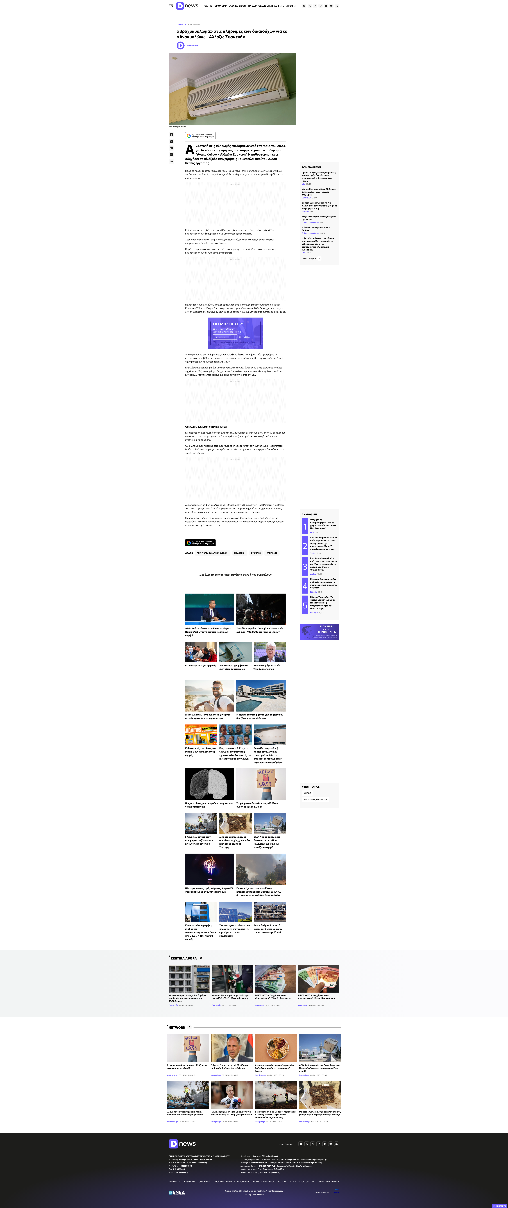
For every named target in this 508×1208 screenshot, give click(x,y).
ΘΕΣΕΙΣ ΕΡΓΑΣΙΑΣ (267, 5)
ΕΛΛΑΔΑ (233, 5)
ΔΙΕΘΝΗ (243, 5)
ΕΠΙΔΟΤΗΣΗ (239, 553)
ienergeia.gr (216, 1075)
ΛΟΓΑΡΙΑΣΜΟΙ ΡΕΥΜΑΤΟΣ (315, 800)
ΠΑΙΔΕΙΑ (252, 5)
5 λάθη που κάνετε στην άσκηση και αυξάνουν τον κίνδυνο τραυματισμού (199, 840)
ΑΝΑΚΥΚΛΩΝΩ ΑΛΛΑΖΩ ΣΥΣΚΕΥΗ (212, 553)
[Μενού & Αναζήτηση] (171, 6)
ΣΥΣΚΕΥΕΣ (256, 553)
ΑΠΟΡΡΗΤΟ (501, 1206)
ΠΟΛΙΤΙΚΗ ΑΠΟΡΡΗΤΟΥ (263, 1181)
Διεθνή (313, 574)
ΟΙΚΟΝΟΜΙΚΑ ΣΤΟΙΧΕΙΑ (328, 1181)
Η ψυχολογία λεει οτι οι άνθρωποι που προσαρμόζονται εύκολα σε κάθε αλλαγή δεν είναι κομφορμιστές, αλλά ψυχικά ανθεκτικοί (318, 244)
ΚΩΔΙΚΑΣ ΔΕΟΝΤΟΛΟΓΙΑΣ (302, 1181)
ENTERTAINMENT (287, 5)
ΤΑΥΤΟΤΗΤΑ (174, 1181)
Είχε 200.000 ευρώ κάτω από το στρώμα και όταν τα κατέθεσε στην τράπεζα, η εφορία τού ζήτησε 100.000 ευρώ (323, 564)
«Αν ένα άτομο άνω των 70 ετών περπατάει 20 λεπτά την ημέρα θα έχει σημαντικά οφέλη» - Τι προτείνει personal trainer (323, 543)
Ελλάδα (313, 592)
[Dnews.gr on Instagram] (315, 6)
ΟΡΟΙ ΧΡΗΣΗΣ (205, 1181)
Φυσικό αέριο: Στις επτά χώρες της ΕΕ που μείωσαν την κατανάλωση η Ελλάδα (268, 929)
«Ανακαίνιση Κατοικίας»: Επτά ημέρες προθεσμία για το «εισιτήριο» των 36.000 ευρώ (187, 998)
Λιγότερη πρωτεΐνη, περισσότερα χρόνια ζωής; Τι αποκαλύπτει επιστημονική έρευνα (275, 1068)
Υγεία (312, 553)
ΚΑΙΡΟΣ (307, 793)
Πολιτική (305, 211)
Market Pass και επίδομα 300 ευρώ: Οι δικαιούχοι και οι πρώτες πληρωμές (319, 192)
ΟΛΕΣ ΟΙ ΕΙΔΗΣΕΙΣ (288, 1144)
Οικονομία (181, 24)
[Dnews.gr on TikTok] (320, 6)
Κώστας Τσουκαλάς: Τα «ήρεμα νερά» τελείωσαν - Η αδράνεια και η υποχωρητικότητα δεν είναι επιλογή (323, 603)
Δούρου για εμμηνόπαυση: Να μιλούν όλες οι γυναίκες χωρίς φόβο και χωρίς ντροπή (319, 205)
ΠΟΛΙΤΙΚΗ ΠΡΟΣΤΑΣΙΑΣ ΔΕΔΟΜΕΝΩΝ (232, 1181)
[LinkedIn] (171, 148)
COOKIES (282, 1181)
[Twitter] (171, 141)
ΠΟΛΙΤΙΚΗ (208, 5)
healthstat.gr (172, 1075)
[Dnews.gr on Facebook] (304, 6)
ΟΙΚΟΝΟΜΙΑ (220, 5)
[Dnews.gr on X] (310, 6)
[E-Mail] (171, 154)
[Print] (171, 161)
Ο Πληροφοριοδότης (310, 222)
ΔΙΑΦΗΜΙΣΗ (189, 1181)
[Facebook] (171, 134)
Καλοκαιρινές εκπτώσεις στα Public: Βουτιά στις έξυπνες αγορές (201, 752)
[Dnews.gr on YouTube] (331, 6)
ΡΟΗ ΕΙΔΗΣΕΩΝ (311, 167)
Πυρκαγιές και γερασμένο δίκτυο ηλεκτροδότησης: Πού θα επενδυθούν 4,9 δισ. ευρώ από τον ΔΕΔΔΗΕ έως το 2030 (258, 892)
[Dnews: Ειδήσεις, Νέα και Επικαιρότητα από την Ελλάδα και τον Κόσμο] (187, 6)
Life (303, 184)
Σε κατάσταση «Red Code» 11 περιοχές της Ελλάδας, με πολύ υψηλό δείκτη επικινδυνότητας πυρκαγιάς (275, 1114)
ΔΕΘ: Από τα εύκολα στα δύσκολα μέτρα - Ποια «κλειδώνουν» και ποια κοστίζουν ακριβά (208, 632)
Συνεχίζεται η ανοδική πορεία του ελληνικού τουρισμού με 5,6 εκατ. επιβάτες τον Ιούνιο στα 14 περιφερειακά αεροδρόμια (268, 755)
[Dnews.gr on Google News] (326, 6)
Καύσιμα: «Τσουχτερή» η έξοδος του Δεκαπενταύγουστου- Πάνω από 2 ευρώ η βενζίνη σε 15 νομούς (200, 932)
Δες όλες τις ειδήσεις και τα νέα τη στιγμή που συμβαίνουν (235, 574)
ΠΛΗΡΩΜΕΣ (272, 553)
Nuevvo (260, 1194)
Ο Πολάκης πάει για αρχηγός (200, 665)
